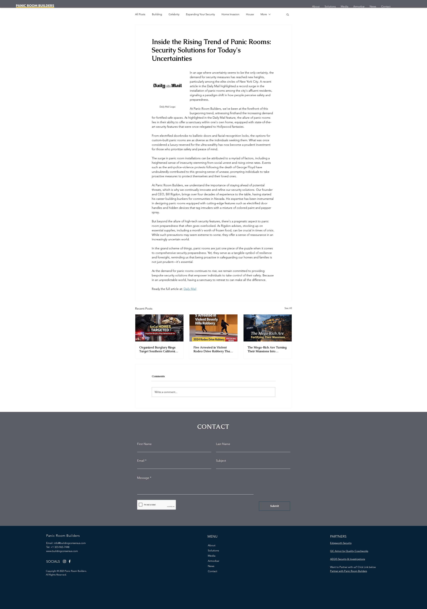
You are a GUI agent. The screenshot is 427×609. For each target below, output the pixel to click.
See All (288, 308)
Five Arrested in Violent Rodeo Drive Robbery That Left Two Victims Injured (212, 349)
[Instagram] (64, 561)
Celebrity (174, 14)
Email (140, 460)
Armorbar (213, 560)
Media (211, 555)
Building (157, 14)
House (250, 14)
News (211, 566)
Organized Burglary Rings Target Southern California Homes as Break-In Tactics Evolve (158, 349)
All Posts (140, 14)
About (211, 545)
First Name (144, 443)
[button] (287, 14)
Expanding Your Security (200, 14)
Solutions (213, 550)
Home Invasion (230, 14)
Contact (212, 571)
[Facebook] (70, 561)
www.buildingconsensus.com (62, 551)
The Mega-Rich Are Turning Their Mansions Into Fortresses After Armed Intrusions (267, 349)
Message (143, 477)
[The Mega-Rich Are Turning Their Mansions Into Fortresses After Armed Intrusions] (268, 327)
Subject (221, 460)
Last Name (223, 443)
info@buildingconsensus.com (70, 543)
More (264, 14)
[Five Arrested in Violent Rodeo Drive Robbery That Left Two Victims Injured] (213, 327)
